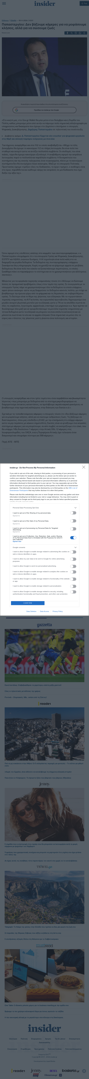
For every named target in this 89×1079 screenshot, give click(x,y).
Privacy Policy (58, 611)
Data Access (44, 611)
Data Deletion (31, 611)
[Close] (84, 468)
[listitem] (44, 508)
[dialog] (44, 539)
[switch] (73, 512)
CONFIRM (28, 603)
